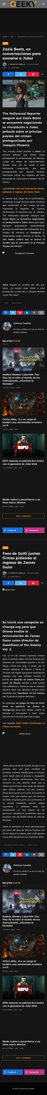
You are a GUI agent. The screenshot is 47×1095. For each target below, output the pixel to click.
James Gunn (33, 845)
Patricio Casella (17, 64)
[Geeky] (23, 4)
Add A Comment (23, 516)
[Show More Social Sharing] (42, 74)
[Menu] (4, 4)
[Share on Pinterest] (33, 74)
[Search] (43, 4)
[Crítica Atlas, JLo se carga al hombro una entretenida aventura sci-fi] (23, 404)
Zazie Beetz (17, 303)
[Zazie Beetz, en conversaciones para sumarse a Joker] (23, 93)
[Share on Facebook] (8, 74)
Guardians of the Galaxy (14, 845)
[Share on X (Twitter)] (21, 74)
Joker (6, 303)
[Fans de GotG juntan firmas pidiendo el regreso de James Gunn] (23, 602)
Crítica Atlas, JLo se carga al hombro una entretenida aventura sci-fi (22, 422)
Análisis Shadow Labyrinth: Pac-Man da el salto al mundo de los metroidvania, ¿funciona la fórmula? (21, 379)
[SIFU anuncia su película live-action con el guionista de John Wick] (23, 445)
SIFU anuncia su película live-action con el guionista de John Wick (23, 462)
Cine (5, 43)
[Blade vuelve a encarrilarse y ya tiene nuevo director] (23, 484)
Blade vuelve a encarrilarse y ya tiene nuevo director (21, 501)
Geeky (31, 1089)
